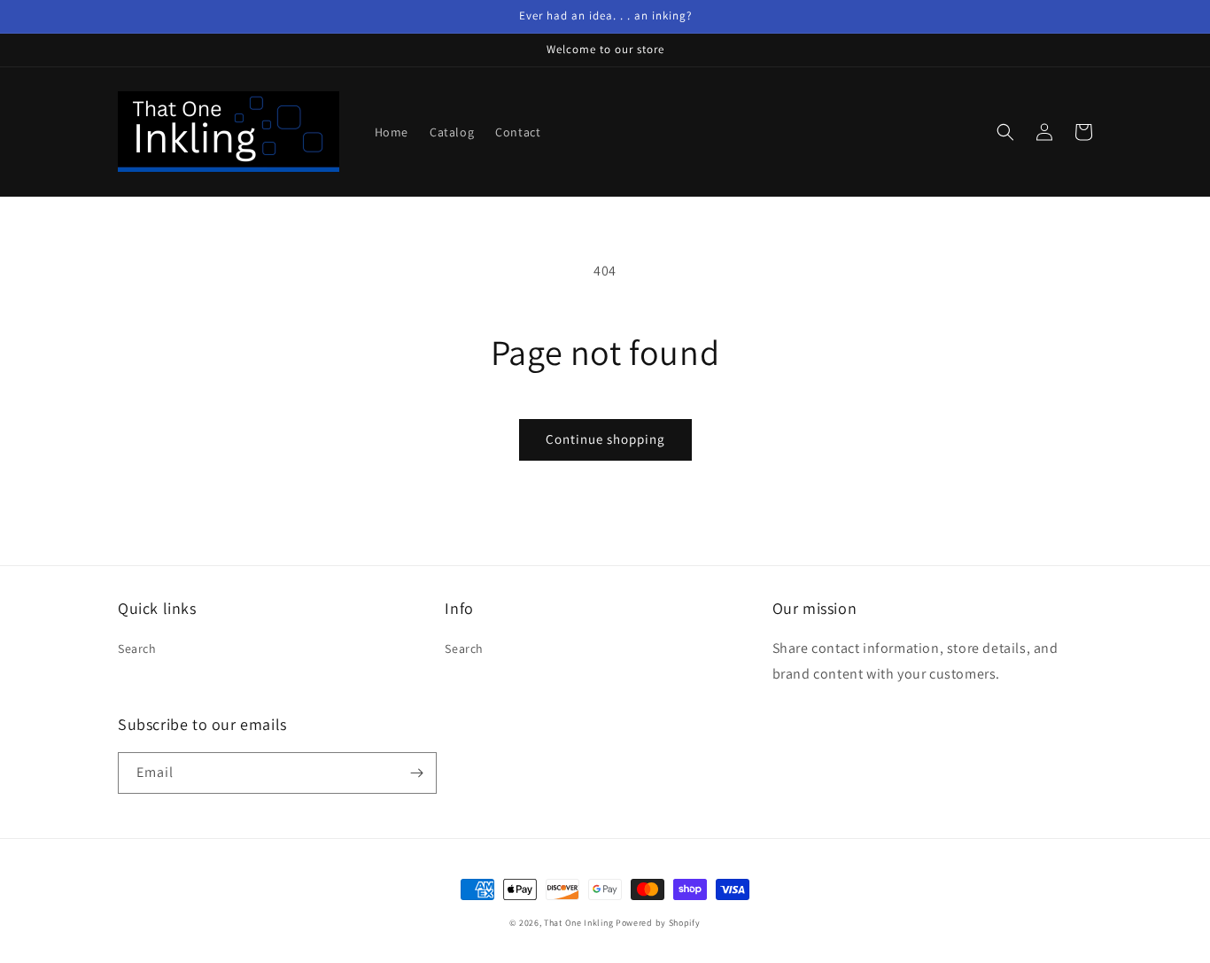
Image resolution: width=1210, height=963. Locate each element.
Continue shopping (605, 439)
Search (137, 648)
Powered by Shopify (658, 922)
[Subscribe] (416, 773)
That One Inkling (578, 922)
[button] (1005, 132)
